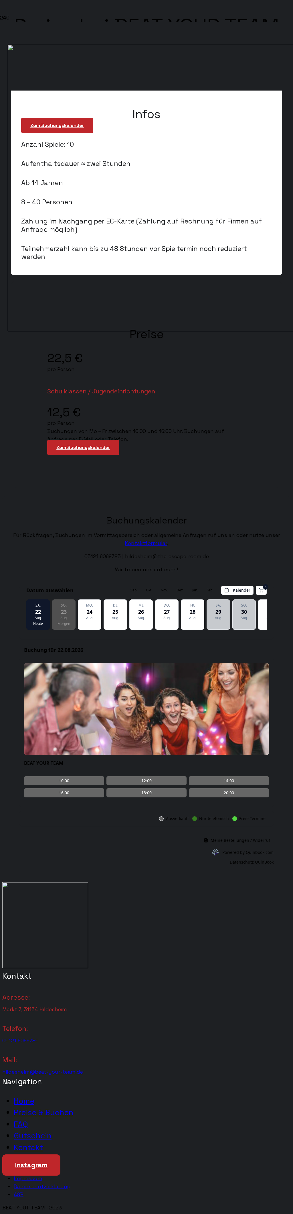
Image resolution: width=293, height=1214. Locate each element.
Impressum (28, 1178)
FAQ (21, 1124)
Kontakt (28, 1147)
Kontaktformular (146, 543)
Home (24, 1101)
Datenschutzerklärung (42, 1186)
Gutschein (33, 1136)
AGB (18, 1194)
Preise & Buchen (43, 1112)
